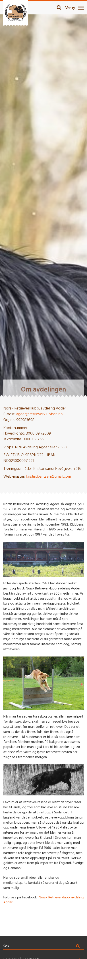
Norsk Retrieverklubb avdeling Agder (43, 900)
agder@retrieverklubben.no (39, 414)
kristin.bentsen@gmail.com (48, 476)
